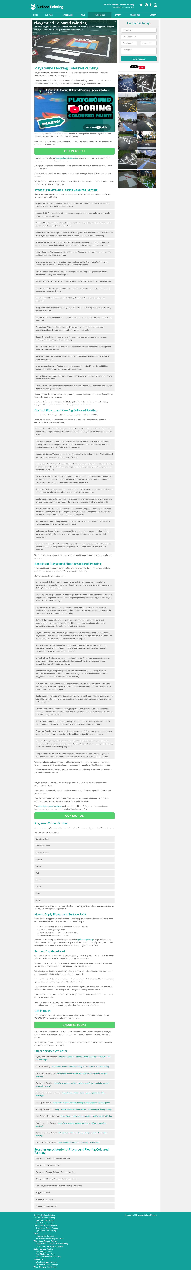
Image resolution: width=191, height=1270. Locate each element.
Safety (118, 15)
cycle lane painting (85, 940)
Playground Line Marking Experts (49, 1246)
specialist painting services (67, 158)
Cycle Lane (67, 15)
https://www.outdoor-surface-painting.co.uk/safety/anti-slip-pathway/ (84, 1109)
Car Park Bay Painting (45, 1220)
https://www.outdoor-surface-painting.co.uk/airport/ (79, 1142)
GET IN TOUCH (74, 151)
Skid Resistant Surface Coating (48, 1257)
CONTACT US (74, 815)
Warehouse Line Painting (46, 1262)
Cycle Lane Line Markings (46, 1231)
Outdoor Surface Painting (44, 1215)
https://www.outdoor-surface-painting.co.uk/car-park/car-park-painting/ (80, 1066)
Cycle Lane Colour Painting (47, 1228)
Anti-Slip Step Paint (44, 1251)
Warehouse (135, 15)
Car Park (49, 15)
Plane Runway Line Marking (45, 1267)
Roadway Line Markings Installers (50, 1238)
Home (35, 15)
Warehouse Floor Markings (47, 1264)
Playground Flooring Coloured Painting (52, 1244)
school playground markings (49, 806)
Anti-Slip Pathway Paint (45, 1254)
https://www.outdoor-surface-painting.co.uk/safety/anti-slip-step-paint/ (81, 1103)
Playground (100, 15)
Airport (153, 15)
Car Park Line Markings (45, 1223)
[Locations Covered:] (33, 2)
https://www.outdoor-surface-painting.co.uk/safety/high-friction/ (86, 1116)
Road (83, 15)
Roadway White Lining (45, 1236)
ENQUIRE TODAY (74, 1025)
